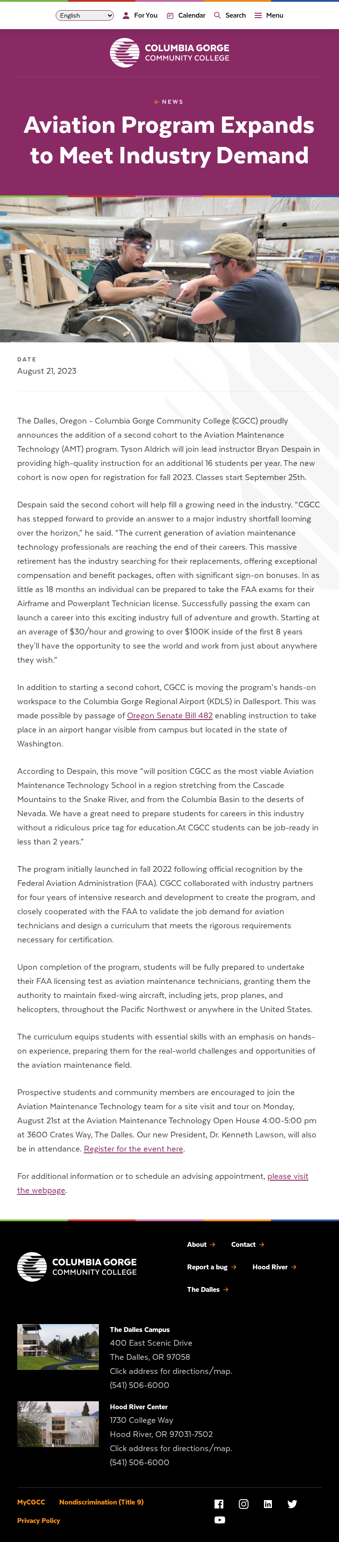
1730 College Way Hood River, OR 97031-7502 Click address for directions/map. (171, 1434)
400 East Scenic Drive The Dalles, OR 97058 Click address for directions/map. (171, 1357)
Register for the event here (133, 1148)
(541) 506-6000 (140, 1385)
